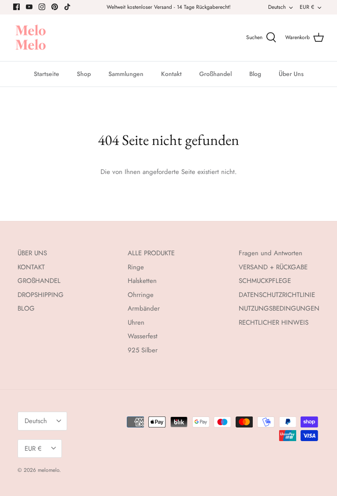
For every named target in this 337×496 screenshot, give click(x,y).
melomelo (48, 470)
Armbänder (144, 308)
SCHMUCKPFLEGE (265, 281)
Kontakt (171, 73)
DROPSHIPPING (41, 295)
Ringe (136, 267)
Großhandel (215, 73)
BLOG (26, 308)
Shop (84, 73)
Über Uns (291, 73)
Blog (255, 73)
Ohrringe (141, 295)
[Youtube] (29, 7)
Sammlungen (125, 73)
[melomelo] (30, 38)
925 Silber (143, 350)
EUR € (307, 7)
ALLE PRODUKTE (151, 253)
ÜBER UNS (32, 253)
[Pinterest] (54, 7)
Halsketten (142, 281)
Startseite (46, 73)
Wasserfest (143, 336)
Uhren (136, 322)
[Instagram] (42, 7)
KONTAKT (31, 267)
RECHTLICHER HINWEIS (273, 322)
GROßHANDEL (39, 281)
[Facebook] (16, 7)
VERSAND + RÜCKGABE (273, 267)
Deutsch (277, 7)
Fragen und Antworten (270, 253)
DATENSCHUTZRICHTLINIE (277, 295)
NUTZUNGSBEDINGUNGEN (279, 308)
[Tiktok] (67, 7)
